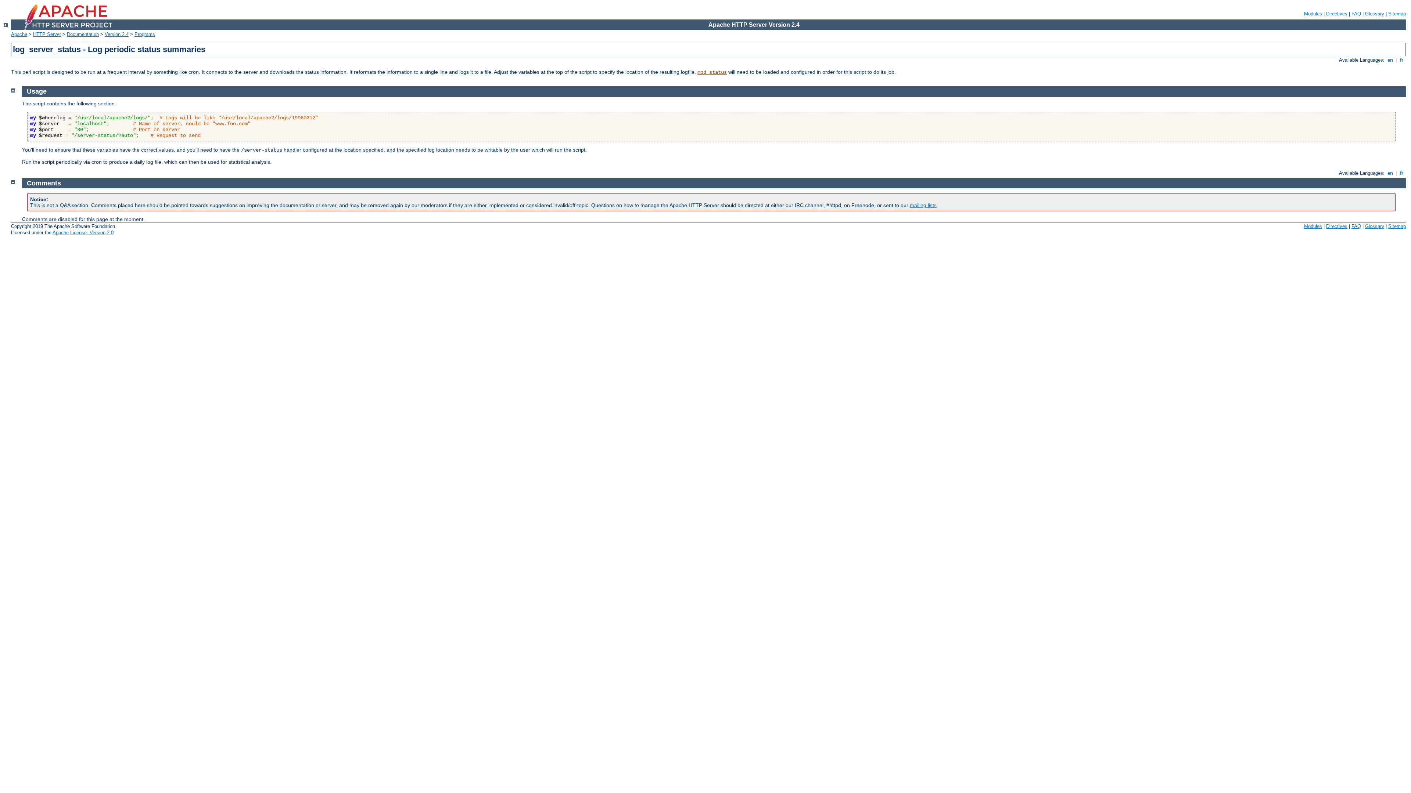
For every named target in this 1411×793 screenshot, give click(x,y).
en (1390, 60)
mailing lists (923, 205)
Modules (1313, 14)
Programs (144, 34)
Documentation (83, 34)
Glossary (1374, 14)
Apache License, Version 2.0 (83, 232)
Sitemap (1397, 14)
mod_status (712, 72)
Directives (1336, 14)
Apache (19, 34)
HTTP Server (47, 34)
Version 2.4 (117, 34)
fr (1402, 60)
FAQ (1356, 14)
